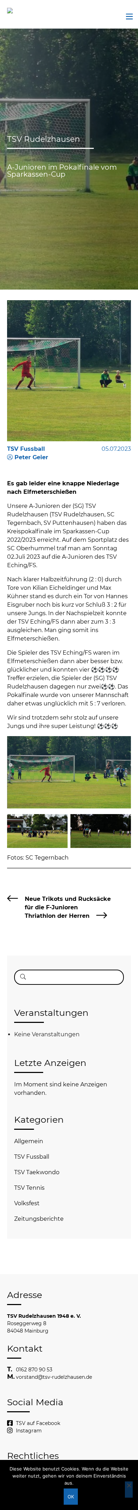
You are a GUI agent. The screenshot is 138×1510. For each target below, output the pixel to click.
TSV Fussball (31, 1156)
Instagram (29, 1430)
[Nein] (129, 1489)
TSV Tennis (29, 1187)
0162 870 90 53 (34, 1369)
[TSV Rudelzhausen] (19, 10)
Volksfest (27, 1203)
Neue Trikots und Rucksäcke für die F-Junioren (68, 903)
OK (71, 1496)
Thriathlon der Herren (57, 915)
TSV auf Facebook (38, 1423)
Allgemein (28, 1141)
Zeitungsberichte (39, 1218)
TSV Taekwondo (36, 1172)
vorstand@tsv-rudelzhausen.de (54, 1377)
